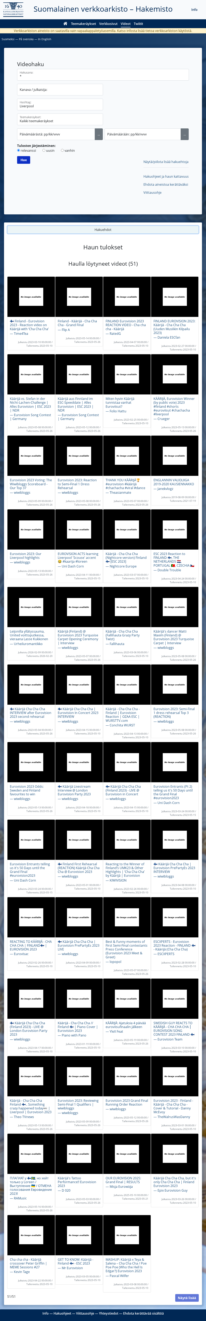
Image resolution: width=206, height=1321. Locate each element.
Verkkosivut (108, 24)
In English (44, 39)
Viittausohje (152, 192)
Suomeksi (8, 39)
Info (194, 9)
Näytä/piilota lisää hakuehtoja (165, 162)
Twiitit (138, 24)
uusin (50, 150)
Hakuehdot (103, 229)
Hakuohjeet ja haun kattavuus (166, 176)
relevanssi (28, 150)
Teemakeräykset (83, 24)
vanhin (70, 150)
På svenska (26, 39)
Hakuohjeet (62, 1313)
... (99, 134)
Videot (126, 24)
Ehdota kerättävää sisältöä (143, 1313)
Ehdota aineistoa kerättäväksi (165, 184)
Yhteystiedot (108, 1313)
